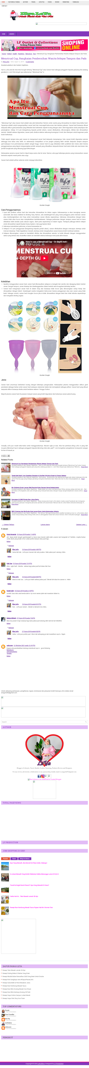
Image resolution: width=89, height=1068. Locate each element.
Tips (34, 54)
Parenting (66, 2)
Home (3, 2)
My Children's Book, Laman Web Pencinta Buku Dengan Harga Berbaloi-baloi (35, 487)
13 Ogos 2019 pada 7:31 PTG (22, 563)
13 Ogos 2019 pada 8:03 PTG (31, 577)
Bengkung (10, 650)
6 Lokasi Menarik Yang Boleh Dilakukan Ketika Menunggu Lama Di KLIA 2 (34, 874)
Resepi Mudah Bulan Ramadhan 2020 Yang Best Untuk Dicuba (23, 976)
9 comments (30, 62)
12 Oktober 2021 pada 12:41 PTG (24, 645)
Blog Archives (24, 859)
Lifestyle (41, 2)
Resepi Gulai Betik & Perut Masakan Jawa (16, 983)
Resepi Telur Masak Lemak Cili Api (14, 970)
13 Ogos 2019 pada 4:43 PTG (31, 549)
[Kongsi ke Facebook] (9, 456)
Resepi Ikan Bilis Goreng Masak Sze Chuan (17, 989)
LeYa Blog (41, 1064)
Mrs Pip (7, 1019)
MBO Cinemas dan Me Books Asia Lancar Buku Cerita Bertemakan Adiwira (35, 511)
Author (25, 2)
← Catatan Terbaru (8, 524)
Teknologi (76, 2)
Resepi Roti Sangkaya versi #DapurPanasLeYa (18, 979)
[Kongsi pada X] (6, 456)
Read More (84, 467)
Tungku (9, 653)
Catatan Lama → (81, 524)
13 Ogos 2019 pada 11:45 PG (26, 534)
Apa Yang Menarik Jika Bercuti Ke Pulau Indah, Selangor (28, 863)
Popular (5, 859)
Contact (4, 6)
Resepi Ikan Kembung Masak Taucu (14, 986)
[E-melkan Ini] (2, 456)
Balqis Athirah (11, 618)
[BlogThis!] (4, 456)
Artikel (9, 54)
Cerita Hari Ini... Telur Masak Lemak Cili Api (24, 896)
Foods (50, 2)
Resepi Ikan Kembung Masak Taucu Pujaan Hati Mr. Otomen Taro (31, 907)
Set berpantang (12, 652)
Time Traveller (9, 1014)
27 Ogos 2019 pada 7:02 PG (26, 618)
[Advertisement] (44, 822)
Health (15, 54)
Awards (11, 34)
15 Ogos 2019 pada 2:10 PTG (24, 591)
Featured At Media (14, 2)
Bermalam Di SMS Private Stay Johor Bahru (25, 499)
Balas (8, 541)
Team (14, 859)
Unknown (8, 1027)
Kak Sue (9, 563)
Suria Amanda (11, 534)
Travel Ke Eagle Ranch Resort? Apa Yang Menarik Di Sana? (29, 885)
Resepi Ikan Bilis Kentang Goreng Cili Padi (16, 992)
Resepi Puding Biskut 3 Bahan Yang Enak (16, 973)
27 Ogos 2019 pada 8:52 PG (31, 631)
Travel (33, 2)
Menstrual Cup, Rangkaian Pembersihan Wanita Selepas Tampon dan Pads (43, 58)
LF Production (59, 1064)
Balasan (11, 546)
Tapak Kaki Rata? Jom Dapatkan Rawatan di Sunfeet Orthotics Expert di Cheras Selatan (39, 475)
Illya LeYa (6, 62)
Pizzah (7, 1010)
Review (57, 2)
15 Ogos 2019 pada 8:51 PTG (31, 604)
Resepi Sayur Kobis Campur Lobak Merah (16, 995)
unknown (10, 645)
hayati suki (10, 591)
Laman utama (45, 524)
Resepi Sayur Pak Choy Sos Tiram (14, 998)
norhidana (8, 1023)
